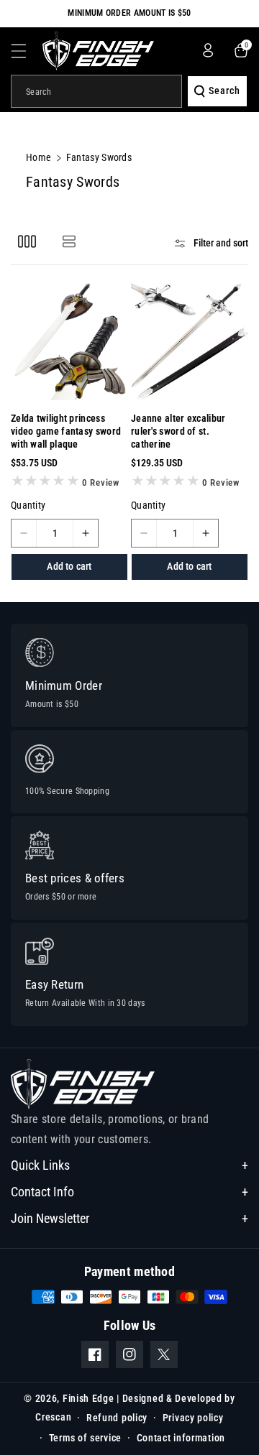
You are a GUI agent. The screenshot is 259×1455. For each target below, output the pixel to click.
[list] (69, 241)
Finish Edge (88, 1398)
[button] (26, 51)
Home (38, 157)
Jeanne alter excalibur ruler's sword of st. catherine (178, 431)
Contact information (181, 1438)
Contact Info (42, 1191)
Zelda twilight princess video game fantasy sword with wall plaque (66, 431)
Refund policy (116, 1417)
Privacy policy (193, 1417)
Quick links (40, 1165)
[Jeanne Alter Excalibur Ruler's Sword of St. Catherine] (189, 341)
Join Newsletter (50, 1218)
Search (224, 90)
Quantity (28, 505)
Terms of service (85, 1438)
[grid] (27, 241)
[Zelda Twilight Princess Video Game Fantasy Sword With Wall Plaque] (69, 341)
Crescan (53, 1416)
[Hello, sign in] (208, 50)
